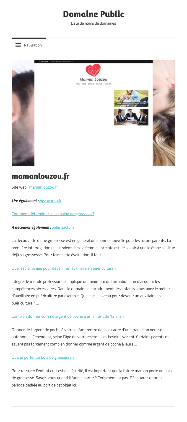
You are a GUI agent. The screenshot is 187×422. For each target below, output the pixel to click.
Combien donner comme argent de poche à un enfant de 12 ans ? (68, 316)
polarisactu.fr (63, 227)
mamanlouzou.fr (43, 187)
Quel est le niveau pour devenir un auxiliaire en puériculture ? (64, 268)
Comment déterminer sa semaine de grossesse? (53, 214)
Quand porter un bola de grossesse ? (43, 357)
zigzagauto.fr (50, 200)
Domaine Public (93, 13)
